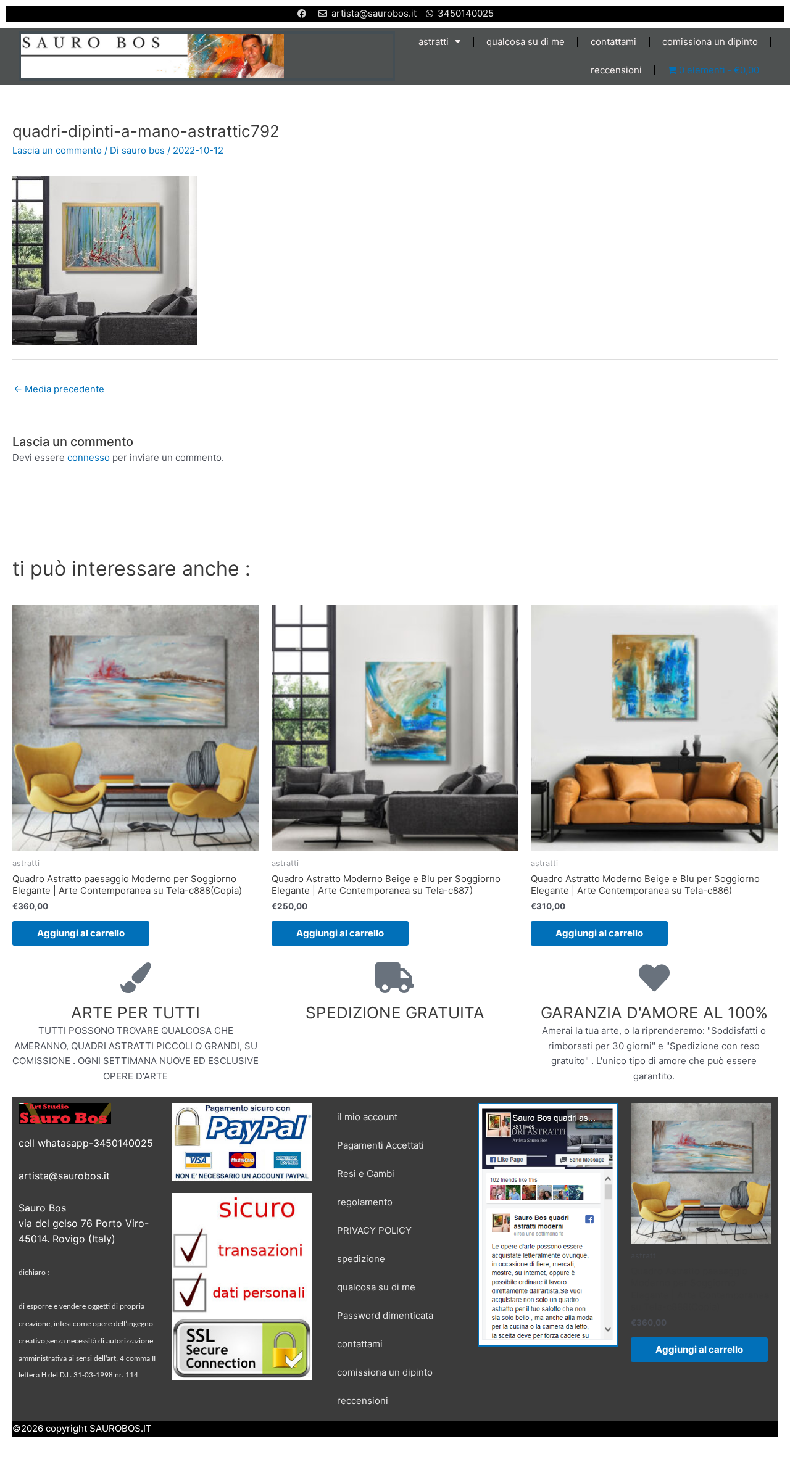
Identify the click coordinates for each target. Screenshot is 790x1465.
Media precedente (59, 389)
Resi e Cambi (365, 1173)
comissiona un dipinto (710, 41)
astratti (433, 41)
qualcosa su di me (525, 41)
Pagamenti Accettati (380, 1145)
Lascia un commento (57, 150)
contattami (613, 41)
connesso (88, 457)
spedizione (361, 1259)
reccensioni (616, 70)
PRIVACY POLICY (374, 1230)
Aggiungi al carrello (81, 933)
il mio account (367, 1117)
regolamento (365, 1202)
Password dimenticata (385, 1315)
